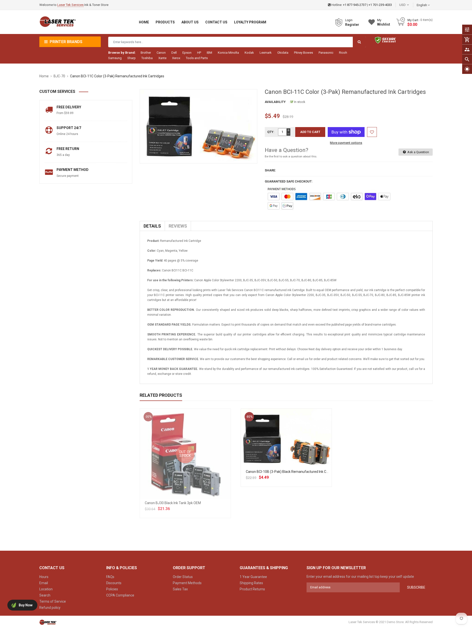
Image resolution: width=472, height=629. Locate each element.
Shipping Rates (251, 583)
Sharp (131, 58)
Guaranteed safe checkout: (289, 181)
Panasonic (326, 52)
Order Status (183, 577)
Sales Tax (180, 589)
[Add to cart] (286, 454)
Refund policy (49, 608)
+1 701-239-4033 (380, 5)
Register (352, 25)
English (422, 5)
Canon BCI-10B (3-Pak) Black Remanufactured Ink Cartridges (293, 472)
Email (43, 583)
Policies (112, 589)
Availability (275, 102)
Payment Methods (187, 583)
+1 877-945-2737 (354, 5)
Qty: (270, 132)
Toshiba (147, 58)
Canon (161, 52)
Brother (146, 52)
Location (46, 589)
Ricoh (343, 52)
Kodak (249, 52)
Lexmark (266, 52)
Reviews (178, 226)
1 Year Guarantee (253, 577)
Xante (162, 58)
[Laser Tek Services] (48, 622)
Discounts (113, 583)
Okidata (282, 52)
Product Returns (252, 589)
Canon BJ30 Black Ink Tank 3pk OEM (173, 503)
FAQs (110, 577)
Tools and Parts (197, 58)
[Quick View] (297, 454)
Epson (187, 52)
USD (410, 5)
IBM (209, 52)
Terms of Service (52, 601)
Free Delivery (69, 107)
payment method (72, 170)
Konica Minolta (228, 52)
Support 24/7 (69, 128)
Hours (43, 577)
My (383, 22)
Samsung (115, 58)
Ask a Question (418, 152)
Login (349, 20)
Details (152, 226)
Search (44, 595)
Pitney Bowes (303, 52)
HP (199, 52)
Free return (68, 149)
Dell (174, 52)
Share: (270, 170)
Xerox (176, 58)
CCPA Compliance (120, 595)
